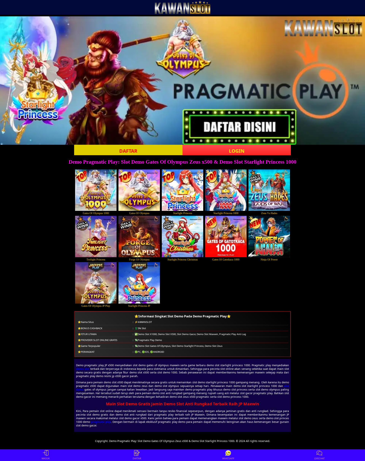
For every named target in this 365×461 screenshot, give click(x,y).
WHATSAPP (228, 458)
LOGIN (236, 151)
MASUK (46, 458)
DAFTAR (128, 151)
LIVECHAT (319, 458)
